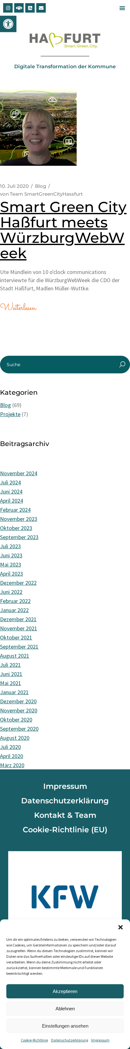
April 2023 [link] (11, 573)
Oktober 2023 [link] (16, 528)
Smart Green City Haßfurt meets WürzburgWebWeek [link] (63, 230)
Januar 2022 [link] (14, 610)
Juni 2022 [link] (11, 591)
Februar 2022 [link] (15, 601)
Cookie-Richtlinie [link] (34, 1040)
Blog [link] (40, 186)
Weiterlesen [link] (18, 308)
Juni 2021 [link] (11, 674)
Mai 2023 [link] (10, 564)
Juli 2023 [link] (10, 546)
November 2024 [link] (18, 473)
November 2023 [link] (18, 518)
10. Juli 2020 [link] (14, 186)
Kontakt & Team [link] (65, 815)
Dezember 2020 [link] (18, 701)
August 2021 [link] (14, 655)
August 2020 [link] (14, 737)
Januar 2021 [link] (14, 692)
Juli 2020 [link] (10, 746)
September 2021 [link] (19, 646)
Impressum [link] (100, 1040)
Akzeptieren (65, 991)
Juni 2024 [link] (11, 491)
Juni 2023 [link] (11, 555)
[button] (120, 927)
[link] (8, 24)
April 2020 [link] (11, 756)
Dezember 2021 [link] (18, 619)
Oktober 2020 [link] (16, 719)
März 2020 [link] (12, 765)
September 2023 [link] (19, 537)
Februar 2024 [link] (15, 509)
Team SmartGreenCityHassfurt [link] (41, 194)
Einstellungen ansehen (65, 1026)
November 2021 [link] (18, 628)
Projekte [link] (10, 414)
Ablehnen (65, 1008)
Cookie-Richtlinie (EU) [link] (65, 829)
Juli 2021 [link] (10, 664)
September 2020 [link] (19, 728)
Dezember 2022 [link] (18, 582)
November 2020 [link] (18, 710)
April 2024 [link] (11, 500)
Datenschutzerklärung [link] (69, 1040)
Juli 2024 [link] (10, 482)
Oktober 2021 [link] (16, 637)
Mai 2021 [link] (10, 683)
